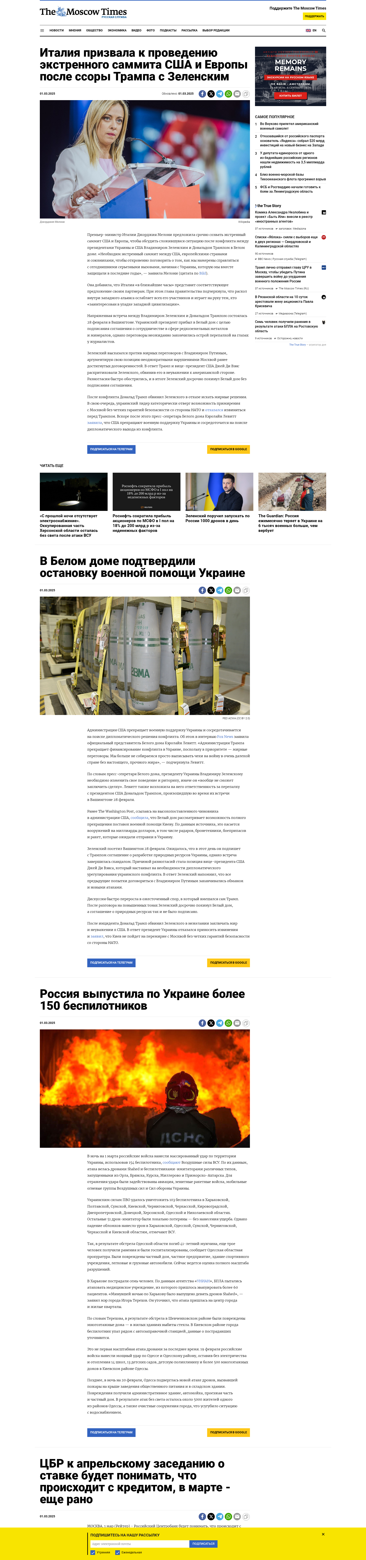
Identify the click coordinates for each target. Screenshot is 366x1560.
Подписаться (183, 805)
